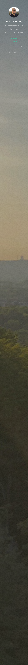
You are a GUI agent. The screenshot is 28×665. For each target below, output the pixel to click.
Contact (14, 41)
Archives (14, 38)
